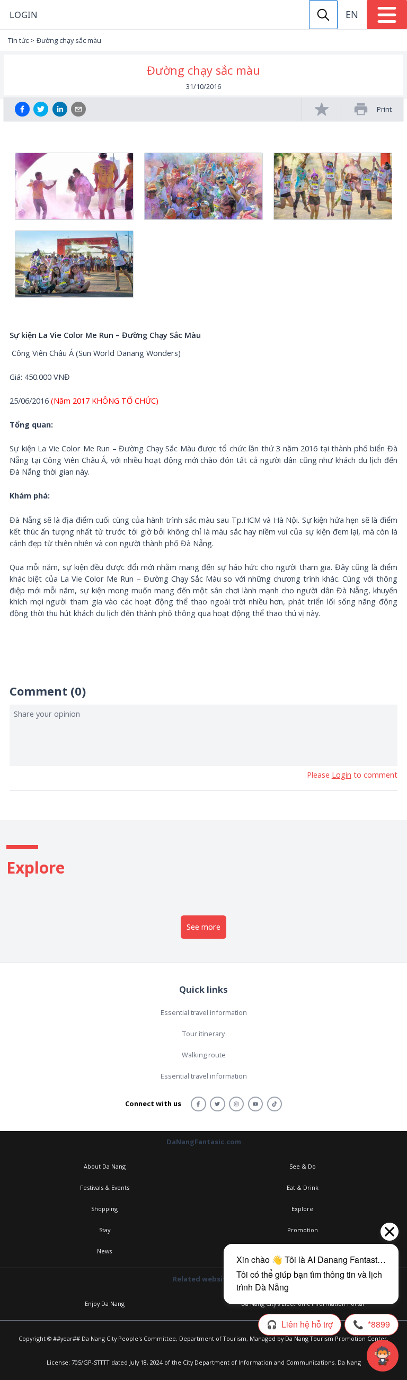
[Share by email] (78, 109)
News (104, 1251)
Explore (302, 1209)
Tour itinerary (203, 1033)
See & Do (302, 1166)
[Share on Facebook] (22, 109)
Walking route (204, 1055)
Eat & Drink (302, 1187)
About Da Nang (105, 1166)
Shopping (104, 1209)
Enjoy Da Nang (105, 1303)
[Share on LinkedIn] (59, 109)
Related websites (203, 1279)
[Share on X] (40, 109)
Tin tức (18, 40)
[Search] (323, 14)
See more (203, 926)
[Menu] (387, 14)
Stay (104, 1230)
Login (23, 14)
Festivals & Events (104, 1187)
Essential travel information (204, 1012)
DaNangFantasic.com (203, 1141)
